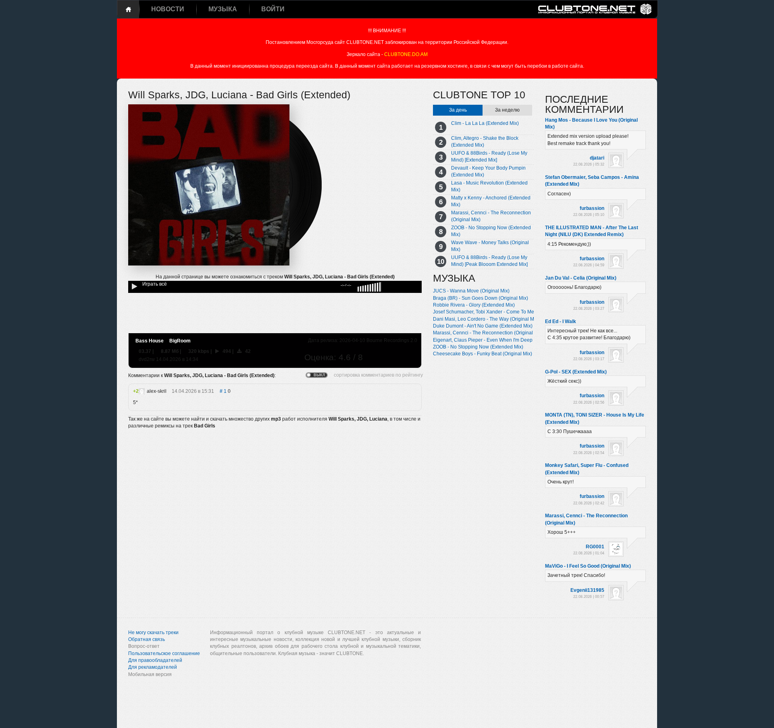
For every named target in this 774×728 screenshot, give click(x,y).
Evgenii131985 (587, 590)
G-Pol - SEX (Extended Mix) (576, 372)
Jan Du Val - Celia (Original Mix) (580, 278)
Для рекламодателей (152, 667)
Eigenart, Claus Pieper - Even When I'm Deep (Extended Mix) (500, 340)
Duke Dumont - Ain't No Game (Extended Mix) (483, 326)
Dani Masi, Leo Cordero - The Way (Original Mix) (486, 319)
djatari (597, 158)
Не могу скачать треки (153, 632)
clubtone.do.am (406, 54)
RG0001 (595, 547)
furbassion (592, 208)
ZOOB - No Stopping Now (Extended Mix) (478, 347)
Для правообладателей (155, 660)
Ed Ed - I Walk (560, 321)
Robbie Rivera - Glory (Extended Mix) (474, 305)
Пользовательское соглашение (164, 653)
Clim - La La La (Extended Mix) (485, 123)
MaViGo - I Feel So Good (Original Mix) (588, 566)
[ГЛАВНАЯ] (128, 9)
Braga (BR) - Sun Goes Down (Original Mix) (480, 298)
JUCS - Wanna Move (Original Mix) (471, 291)
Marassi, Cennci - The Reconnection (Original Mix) (488, 333)
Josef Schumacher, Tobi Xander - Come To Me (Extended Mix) (500, 312)
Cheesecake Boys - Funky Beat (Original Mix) (482, 354)
